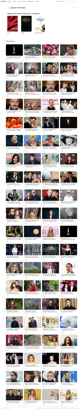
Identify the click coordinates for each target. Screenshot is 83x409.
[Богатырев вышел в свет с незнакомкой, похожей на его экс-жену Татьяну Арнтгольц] (50, 70)
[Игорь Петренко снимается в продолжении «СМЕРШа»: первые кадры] (14, 324)
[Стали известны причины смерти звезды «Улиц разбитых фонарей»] (68, 125)
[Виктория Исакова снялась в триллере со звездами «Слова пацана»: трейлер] (14, 379)
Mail (1, 408)
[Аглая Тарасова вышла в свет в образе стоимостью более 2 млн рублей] (68, 343)
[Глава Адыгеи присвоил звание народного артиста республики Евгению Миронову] (68, 270)
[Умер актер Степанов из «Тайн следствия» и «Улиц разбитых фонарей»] (50, 143)
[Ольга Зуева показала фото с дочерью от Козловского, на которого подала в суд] (32, 324)
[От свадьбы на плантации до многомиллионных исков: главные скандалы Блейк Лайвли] (32, 397)
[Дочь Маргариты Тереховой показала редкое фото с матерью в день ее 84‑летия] (68, 52)
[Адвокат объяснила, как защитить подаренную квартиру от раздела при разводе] (50, 397)
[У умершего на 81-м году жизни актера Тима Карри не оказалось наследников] (68, 179)
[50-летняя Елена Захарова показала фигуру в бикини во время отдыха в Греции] (68, 161)
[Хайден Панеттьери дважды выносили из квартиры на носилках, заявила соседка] (50, 379)
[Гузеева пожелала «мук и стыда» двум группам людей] (14, 161)
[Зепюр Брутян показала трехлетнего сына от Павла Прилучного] (14, 288)
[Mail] (1, 1)
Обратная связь (78, 408)
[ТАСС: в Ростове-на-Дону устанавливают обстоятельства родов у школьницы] (14, 89)
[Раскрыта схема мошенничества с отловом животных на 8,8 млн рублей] (50, 179)
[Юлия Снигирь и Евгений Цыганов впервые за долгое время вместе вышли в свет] (68, 288)
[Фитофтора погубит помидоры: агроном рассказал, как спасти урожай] (14, 125)
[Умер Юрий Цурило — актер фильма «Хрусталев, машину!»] (50, 89)
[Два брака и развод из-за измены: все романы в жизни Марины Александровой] (68, 107)
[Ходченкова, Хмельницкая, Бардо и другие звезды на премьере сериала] (14, 252)
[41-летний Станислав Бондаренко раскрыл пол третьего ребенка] (14, 216)
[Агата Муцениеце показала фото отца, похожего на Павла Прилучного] (68, 306)
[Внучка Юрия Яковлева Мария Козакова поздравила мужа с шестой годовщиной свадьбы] (68, 70)
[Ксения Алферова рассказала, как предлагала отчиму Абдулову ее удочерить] (14, 197)
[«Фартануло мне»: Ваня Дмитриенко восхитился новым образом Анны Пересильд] (32, 89)
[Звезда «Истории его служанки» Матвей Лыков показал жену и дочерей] (50, 216)
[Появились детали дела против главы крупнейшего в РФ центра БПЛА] (32, 107)
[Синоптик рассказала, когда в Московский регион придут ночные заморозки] (50, 252)
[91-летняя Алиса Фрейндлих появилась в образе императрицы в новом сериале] (50, 125)
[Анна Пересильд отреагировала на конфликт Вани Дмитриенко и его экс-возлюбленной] (32, 179)
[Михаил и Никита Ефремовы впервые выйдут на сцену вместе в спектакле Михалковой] (32, 379)
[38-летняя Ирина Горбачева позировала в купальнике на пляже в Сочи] (50, 270)
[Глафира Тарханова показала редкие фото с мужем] (32, 70)
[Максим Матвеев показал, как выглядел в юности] (32, 161)
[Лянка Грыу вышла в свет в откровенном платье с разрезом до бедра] (50, 361)
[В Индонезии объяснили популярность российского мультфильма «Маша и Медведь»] (14, 306)
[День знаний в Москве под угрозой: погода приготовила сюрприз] (14, 179)
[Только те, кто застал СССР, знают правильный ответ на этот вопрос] (32, 252)
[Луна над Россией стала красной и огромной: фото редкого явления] (32, 234)
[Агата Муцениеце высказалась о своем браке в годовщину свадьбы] (32, 125)
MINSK (22, 32)
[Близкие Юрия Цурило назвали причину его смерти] (14, 107)
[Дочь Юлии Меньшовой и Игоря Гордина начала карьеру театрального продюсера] (68, 89)
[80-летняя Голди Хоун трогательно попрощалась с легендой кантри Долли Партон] (68, 379)
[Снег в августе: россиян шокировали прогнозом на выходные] (32, 306)
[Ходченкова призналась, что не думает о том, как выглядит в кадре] (68, 252)
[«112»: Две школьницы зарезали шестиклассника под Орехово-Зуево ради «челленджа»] (14, 52)
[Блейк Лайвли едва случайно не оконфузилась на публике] (32, 216)
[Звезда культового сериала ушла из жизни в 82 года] (68, 143)
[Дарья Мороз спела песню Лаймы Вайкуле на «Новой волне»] (68, 197)
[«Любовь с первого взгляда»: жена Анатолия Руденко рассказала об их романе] (14, 70)
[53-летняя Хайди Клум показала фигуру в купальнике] (14, 270)
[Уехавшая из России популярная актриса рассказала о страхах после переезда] (50, 107)
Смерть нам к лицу (39, 32)
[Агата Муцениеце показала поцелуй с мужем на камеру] (14, 397)
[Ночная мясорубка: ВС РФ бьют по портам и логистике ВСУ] (50, 288)
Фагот (8, 32)
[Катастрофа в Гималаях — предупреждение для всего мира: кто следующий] (32, 52)
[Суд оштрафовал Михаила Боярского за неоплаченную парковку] (14, 343)
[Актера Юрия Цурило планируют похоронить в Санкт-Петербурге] (14, 234)
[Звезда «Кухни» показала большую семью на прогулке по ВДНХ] (50, 306)
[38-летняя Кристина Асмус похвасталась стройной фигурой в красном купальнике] (32, 288)
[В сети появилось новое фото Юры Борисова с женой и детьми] (50, 197)
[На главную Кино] (4, 1)
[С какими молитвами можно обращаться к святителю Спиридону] (32, 143)
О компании (5, 408)
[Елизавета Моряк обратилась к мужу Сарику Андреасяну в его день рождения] (50, 343)
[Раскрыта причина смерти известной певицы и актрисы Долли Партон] (14, 143)
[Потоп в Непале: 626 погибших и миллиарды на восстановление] (32, 343)
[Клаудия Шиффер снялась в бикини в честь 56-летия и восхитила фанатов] (68, 397)
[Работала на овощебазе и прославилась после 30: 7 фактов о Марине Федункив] (32, 361)
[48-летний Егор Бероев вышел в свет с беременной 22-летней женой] (32, 197)
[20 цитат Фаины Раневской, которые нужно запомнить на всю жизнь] (68, 216)
